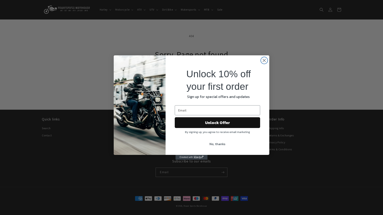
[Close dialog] (264, 60)
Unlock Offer (217, 123)
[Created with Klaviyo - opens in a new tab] (191, 157)
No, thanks (217, 144)
